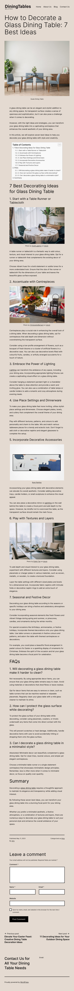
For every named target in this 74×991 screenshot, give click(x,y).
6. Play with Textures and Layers (29, 163)
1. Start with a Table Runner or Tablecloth (31, 150)
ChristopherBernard (36, 325)
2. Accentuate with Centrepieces (29, 153)
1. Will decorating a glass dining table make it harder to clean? (39, 170)
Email (41, 887)
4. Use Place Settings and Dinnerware (31, 158)
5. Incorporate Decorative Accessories (31, 160)
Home (38, 7)
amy (13, 841)
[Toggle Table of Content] (58, 144)
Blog (56, 7)
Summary (18, 178)
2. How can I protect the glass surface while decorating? (37, 173)
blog (63, 838)
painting (48, 503)
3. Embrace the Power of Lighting (29, 155)
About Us (47, 7)
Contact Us (64, 7)
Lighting (12, 370)
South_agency (37, 246)
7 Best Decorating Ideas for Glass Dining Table (32, 148)
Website (12, 898)
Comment (13, 864)
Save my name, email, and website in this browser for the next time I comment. (36, 911)
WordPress (24, 982)
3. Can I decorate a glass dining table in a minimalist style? (38, 175)
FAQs (16, 168)
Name (12, 887)
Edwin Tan (37, 561)
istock (46, 246)
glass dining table (28, 788)
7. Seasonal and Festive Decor (28, 165)
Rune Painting (36, 482)
